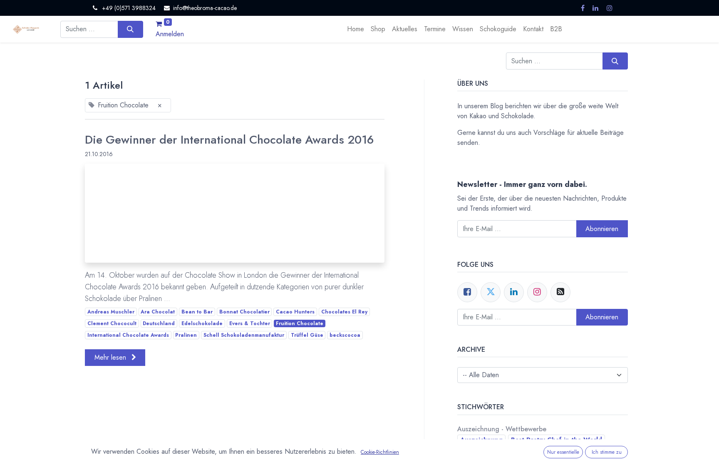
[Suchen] (130, 29)
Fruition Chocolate (299, 323)
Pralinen (186, 335)
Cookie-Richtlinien (380, 452)
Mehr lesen (111, 357)
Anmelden (170, 34)
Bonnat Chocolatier (244, 312)
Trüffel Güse (307, 335)
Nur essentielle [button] (563, 452)
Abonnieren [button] (601, 229)
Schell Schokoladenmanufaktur (243, 335)
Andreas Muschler (110, 312)
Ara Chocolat (158, 312)
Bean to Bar (197, 312)
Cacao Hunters (295, 312)
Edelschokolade (202, 323)
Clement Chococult (111, 323)
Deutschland (159, 323)
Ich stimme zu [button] (607, 452)
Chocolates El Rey (344, 312)
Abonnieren (601, 317)
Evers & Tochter (249, 323)
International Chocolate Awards (128, 335)
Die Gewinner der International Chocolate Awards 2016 (229, 140)
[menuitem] (355, 29)
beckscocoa (345, 335)
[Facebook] (467, 292)
